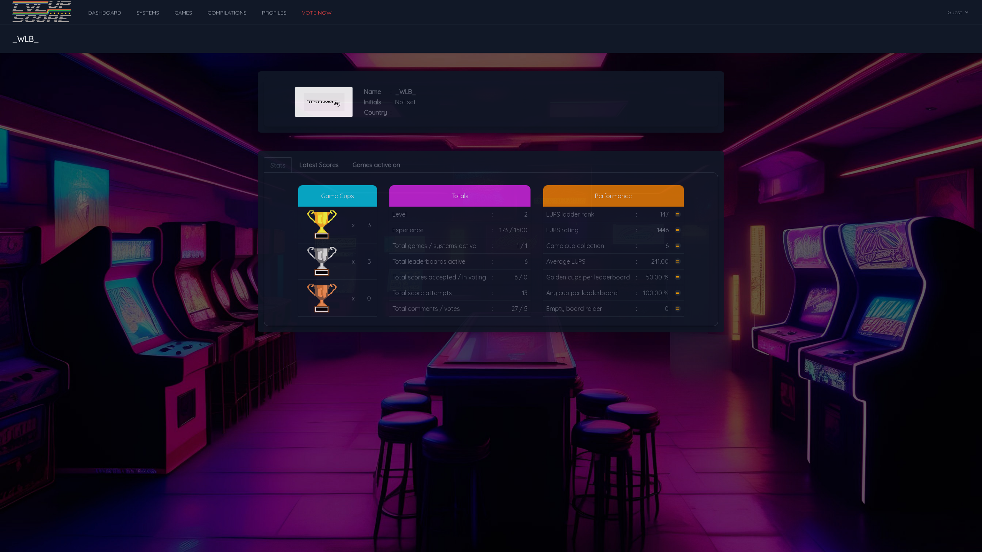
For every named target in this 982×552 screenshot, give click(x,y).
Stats (277, 165)
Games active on (376, 165)
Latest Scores (319, 165)
